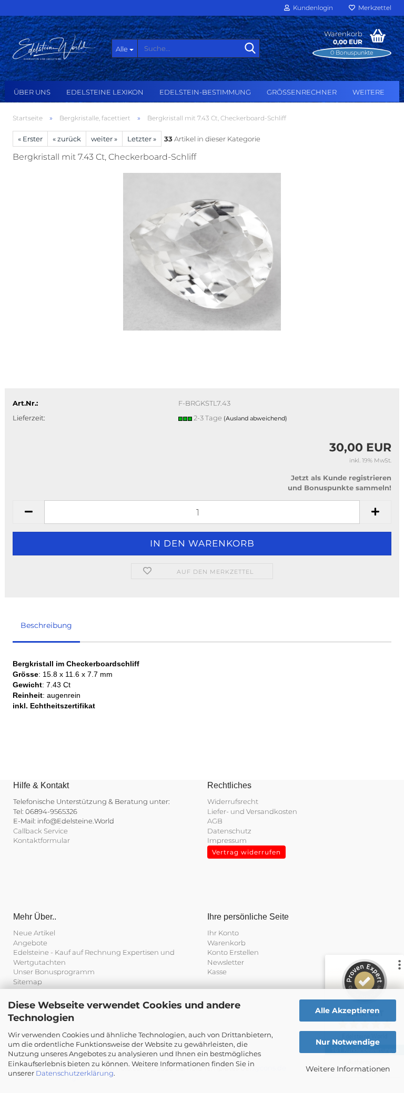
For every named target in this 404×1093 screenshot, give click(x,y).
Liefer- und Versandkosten (252, 811)
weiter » (104, 139)
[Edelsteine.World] (54, 47)
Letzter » (141, 139)
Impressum (227, 840)
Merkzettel (373, 8)
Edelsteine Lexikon (105, 92)
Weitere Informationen (348, 1069)
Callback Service (40, 831)
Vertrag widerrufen (246, 852)
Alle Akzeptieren (347, 1010)
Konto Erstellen (233, 952)
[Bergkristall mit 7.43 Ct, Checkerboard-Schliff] (202, 250)
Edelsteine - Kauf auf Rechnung (67, 952)
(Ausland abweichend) (255, 418)
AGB (215, 821)
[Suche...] (250, 48)
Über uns (32, 92)
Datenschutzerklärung (75, 1073)
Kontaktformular (41, 840)
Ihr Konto (223, 933)
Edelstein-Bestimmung (205, 92)
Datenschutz (229, 831)
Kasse (217, 971)
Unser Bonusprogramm (54, 971)
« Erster (30, 139)
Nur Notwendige (348, 1042)
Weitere (368, 92)
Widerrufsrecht (232, 801)
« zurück (67, 139)
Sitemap (27, 981)
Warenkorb (226, 943)
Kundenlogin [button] (311, 8)
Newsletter (225, 962)
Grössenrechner (302, 92)
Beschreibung (46, 625)
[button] (28, 512)
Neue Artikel (34, 933)
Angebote (30, 943)
